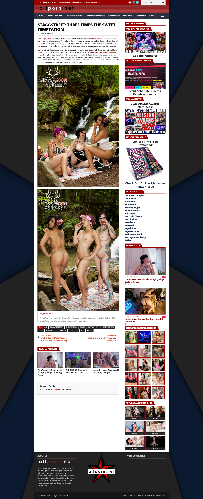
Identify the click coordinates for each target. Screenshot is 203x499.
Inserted (129, 225)
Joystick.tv (130, 228)
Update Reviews (74, 16)
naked (82, 327)
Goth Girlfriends (133, 216)
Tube (151, 16)
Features (127, 16)
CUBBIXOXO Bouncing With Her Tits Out (76, 371)
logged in (55, 389)
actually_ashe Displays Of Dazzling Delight (106, 371)
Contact (132, 495)
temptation (73, 330)
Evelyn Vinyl (101, 38)
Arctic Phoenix (47, 34)
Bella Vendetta (90, 38)
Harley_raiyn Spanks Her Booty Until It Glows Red (96, 2)
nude (98, 327)
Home (41, 16)
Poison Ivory (42, 55)
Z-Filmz (129, 240)
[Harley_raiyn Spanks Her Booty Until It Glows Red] (145, 301)
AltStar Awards (56, 16)
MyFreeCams (132, 231)
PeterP (130, 284)
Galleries (141, 16)
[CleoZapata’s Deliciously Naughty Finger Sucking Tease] (50, 360)
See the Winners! (145, 56)
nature (91, 327)
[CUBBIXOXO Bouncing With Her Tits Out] (78, 360)
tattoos (62, 330)
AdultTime (130, 198)
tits (82, 330)
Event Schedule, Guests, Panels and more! (145, 92)
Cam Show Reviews (96, 16)
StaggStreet (46, 38)
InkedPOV (130, 222)
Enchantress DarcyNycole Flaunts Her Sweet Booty (54, 338)
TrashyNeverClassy (135, 237)
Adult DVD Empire (134, 195)
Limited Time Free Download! (145, 143)
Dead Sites (150, 495)
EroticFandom (132, 210)
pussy (41, 330)
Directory (160, 495)
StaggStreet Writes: (46, 313)
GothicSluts (131, 219)
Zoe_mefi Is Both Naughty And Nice (102, 338)
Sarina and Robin (134, 234)
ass (45, 327)
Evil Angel (130, 213)
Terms (141, 495)
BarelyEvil (130, 201)
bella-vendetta (56, 327)
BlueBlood (130, 204)
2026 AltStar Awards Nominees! (145, 105)
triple (89, 330)
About (124, 495)
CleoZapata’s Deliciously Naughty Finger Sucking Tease (52, 2)
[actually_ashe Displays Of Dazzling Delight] (106, 360)
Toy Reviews (114, 16)
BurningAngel (132, 207)
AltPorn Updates (48, 21)
